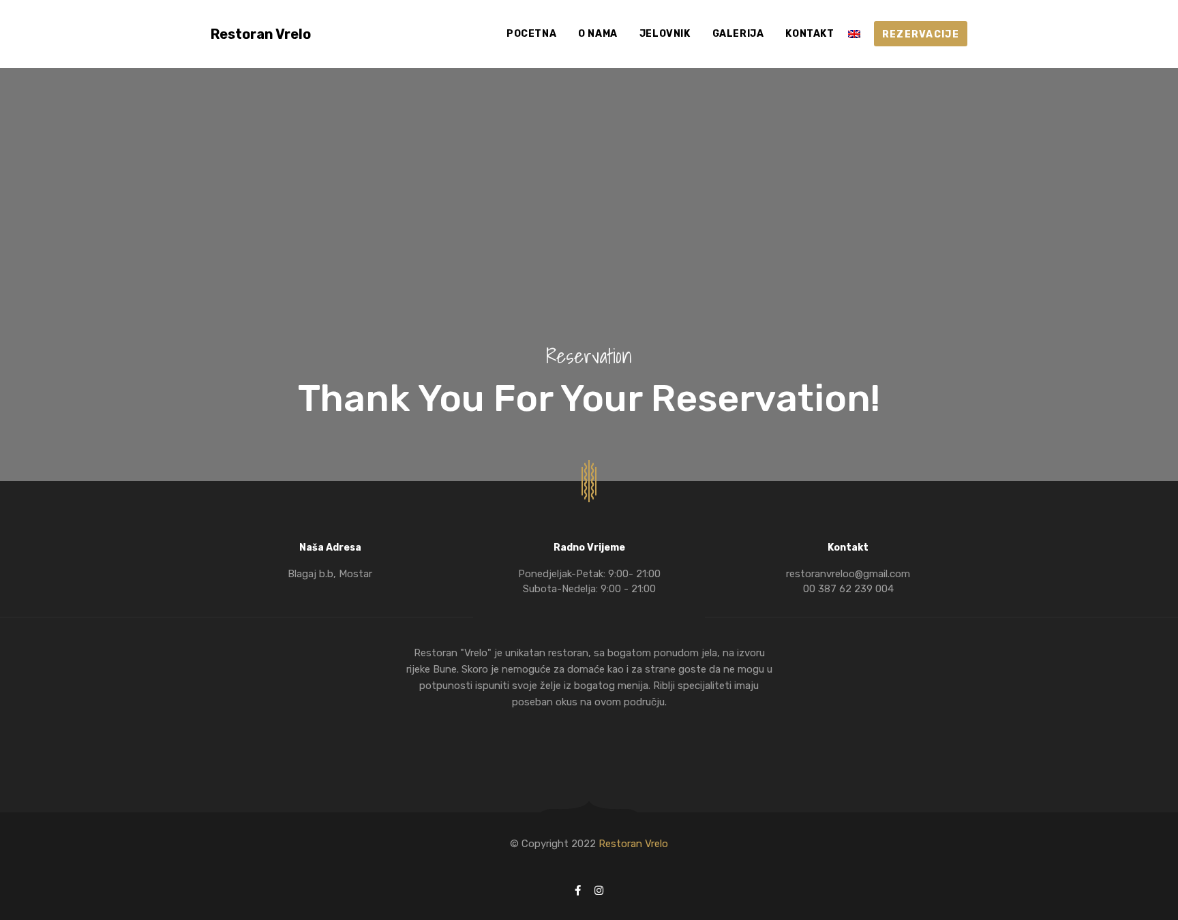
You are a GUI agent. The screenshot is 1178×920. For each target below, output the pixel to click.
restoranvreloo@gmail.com (848, 574)
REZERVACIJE (920, 34)
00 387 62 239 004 (848, 589)
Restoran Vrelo (261, 34)
